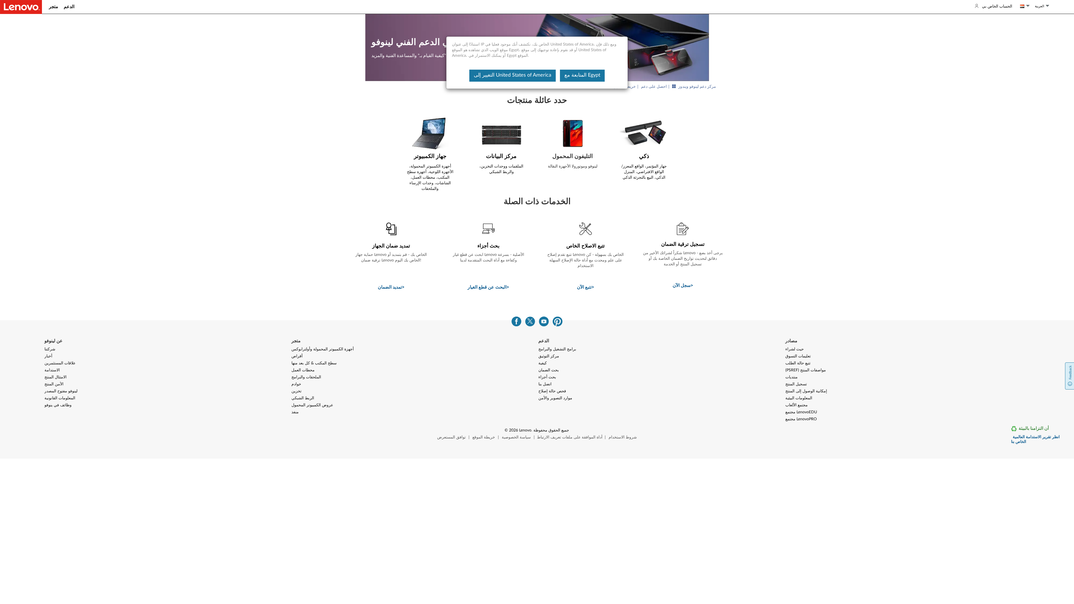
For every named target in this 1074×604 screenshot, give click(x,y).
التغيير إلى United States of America (512, 75)
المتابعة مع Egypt (582, 75)
